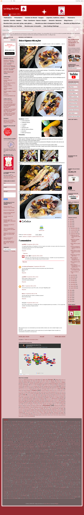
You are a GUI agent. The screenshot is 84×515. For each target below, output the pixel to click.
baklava (6, 425)
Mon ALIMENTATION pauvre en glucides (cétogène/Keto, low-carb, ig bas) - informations (9, 106)
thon (68, 494)
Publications (8, 17)
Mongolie (25, 400)
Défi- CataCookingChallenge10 (74, 442)
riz (75, 484)
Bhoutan (31, 383)
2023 (71, 224)
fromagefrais (6, 455)
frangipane (67, 454)
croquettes (39, 438)
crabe (37, 437)
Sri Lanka (57, 409)
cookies (50, 436)
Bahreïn (47, 382)
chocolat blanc (58, 433)
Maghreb (53, 397)
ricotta (71, 484)
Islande (62, 393)
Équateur (26, 415)
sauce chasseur (6, 490)
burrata (39, 429)
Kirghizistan (55, 394)
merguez (77, 468)
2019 (71, 294)
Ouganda (62, 401)
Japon (34, 394)
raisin (67, 483)
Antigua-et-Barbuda (27, 380)
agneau (32, 421)
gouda (64, 456)
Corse (33, 387)
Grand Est (22, 392)
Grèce (26, 392)
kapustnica (43, 462)
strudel (50, 492)
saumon (51, 490)
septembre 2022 (74, 233)
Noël (54, 472)
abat (4, 421)
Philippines (31, 403)
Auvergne (31, 382)
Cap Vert (30, 386)
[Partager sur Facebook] (39, 234)
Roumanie (46, 405)
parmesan (55, 476)
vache (47, 496)
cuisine (47, 438)
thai (55, 494)
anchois (77, 421)
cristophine (30, 438)
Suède (25, 411)
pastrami (78, 476)
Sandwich (56, 487)
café (66, 429)
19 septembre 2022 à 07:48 (31, 293)
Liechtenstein (56, 396)
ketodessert (74, 462)
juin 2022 (73, 278)
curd (11, 440)
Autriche (25, 382)
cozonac (32, 437)
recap (10, 484)
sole (43, 236)
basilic (34, 425)
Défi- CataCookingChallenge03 (54, 441)
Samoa (46, 408)
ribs (67, 484)
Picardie (36, 403)
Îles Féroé (31, 460)
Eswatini (16, 452)
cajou (74, 429)
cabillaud (54, 429)
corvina (5, 437)
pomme (28, 482)
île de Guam (25, 416)
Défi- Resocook (66, 446)
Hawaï (24, 393)
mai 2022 (73, 280)
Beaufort (38, 425)
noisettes (58, 472)
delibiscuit (34, 449)
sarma (22, 488)
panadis (58, 475)
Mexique (42, 398)
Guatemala (32, 392)
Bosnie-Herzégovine (54, 383)
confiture (24, 436)
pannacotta (6, 476)
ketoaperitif (66, 462)
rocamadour (15, 486)
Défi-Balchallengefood (22, 448)
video (22, 498)
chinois (44, 433)
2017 (71, 297)
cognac (63, 434)
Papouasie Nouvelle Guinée (49, 402)
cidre (39, 434)
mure (69, 471)
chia (32, 433)
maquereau (77, 467)
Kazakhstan (45, 394)
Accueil (42, 336)
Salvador (41, 408)
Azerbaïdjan (37, 382)
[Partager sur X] (38, 234)
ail (36, 421)
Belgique (63, 382)
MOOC (78, 470)
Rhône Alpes (39, 405)
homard (39, 459)
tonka (38, 495)
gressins (22, 458)
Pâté (16, 478)
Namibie (42, 400)
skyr (39, 491)
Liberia (47, 396)
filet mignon (66, 452)
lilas (36, 466)
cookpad (55, 436)
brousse (10, 429)
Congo (30, 387)
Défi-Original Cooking (61, 448)
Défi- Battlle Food (72, 440)
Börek (78, 426)
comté (5, 436)
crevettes (19, 438)
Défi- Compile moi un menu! (43, 444)
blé (46, 426)
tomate (19, 495)
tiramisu (5, 495)
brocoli (5, 429)
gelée (10, 456)
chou (69, 433)
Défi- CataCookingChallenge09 (61, 442)
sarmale (27, 488)
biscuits (31, 426)
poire (24, 480)
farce (34, 452)
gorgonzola (59, 456)
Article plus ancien (60, 336)
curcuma (6, 440)
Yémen (52, 413)
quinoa (50, 483)
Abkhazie (20, 379)
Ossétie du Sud (56, 401)
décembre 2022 (74, 228)
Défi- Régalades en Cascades (56, 446)
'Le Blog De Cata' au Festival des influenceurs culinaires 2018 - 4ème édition (10, 110)
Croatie (48, 387)
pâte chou (31, 478)
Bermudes (26, 383)
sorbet (73, 491)
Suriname (20, 411)
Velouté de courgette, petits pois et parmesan (75, 240)
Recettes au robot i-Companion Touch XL (48, 23)
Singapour (33, 409)
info (56, 460)
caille (70, 429)
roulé (44, 486)
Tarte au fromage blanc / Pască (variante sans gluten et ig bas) (9, 229)
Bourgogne (21, 384)
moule (22, 471)
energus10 (37, 451)
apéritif (31, 422)
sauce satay (27, 490)
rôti (35, 486)
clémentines (48, 434)
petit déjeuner (36, 479)
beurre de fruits (6, 426)
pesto (31, 479)
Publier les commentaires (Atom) (31, 339)
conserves (40, 436)
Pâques (40, 476)
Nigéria (60, 400)
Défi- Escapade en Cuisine (31, 445)
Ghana (59, 390)
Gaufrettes (77, 455)
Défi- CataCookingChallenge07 (34, 442)
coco (58, 434)
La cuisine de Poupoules (27, 266)
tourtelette (60, 495)
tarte (35, 494)
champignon (56, 432)
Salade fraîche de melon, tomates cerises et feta (9, 72)
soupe (5, 492)
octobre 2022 (74, 231)
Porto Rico (57, 482)
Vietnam (48, 413)
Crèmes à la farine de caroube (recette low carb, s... (75, 247)
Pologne (50, 403)
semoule (77, 490)
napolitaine (12, 472)
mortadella (14, 471)
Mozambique (37, 400)
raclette (54, 483)
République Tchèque (29, 407)
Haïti (28, 393)
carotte (6, 432)
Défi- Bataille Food (61, 440)
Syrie (36, 411)
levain (13, 466)
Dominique (70, 449)
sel (73, 490)
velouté (5, 498)
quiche (45, 483)
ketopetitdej (18, 463)
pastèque (74, 476)
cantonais (65, 430)
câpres (74, 430)
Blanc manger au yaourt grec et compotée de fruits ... (75, 258)
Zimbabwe (62, 413)
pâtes (63, 478)
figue (57, 452)
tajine (22, 494)
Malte (28, 398)
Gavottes (5, 456)
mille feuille (43, 470)
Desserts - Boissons (55, 20)
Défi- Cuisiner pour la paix (61, 444)
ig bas (65, 459)
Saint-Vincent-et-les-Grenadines (26, 408)
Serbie (61, 408)
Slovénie (43, 409)
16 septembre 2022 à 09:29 (39, 266)
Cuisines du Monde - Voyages (34, 17)
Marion (23, 293)
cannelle (54, 430)
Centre (40, 386)
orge (79, 474)
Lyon (36, 397)
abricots (13, 421)
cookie (46, 436)
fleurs (79, 452)
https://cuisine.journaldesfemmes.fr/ (45, 90)
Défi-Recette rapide (7, 449)
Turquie (61, 412)
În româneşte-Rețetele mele (9, 95)
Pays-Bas (25, 403)
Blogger (56, 503)
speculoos (19, 492)
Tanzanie (58, 411)
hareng (14, 459)
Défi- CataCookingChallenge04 (69, 441)
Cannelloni (60, 430)
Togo (33, 412)
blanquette (42, 426)
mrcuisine (60, 471)
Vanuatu (34, 413)
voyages (43, 498)
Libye (51, 396)
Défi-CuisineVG (53, 448)
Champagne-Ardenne (47, 386)
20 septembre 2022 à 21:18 (32, 302)
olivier (58, 474)
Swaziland (31, 411)
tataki (49, 494)
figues (61, 452)
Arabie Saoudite (46, 380)
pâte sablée (51, 478)
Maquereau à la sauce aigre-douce (75, 255)
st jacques (39, 492)
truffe (79, 495)
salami (43, 487)
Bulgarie (40, 384)
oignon (44, 474)
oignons (49, 474)
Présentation (18, 17)
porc (48, 482)
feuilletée (46, 452)
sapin (14, 488)
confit (19, 436)
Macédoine (41, 397)
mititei (54, 470)
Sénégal (39, 411)
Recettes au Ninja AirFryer (72, 23)
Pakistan (26, 402)
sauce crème (21, 490)
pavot (67, 478)
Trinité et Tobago (43, 412)
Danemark (63, 387)
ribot (64, 484)
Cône (16, 436)
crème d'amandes (75, 437)
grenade (17, 458)
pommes (33, 482)
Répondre (24, 250)
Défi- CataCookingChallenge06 (21, 442)
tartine (44, 494)
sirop (36, 491)
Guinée (37, 392)
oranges (75, 474)
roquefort (28, 486)
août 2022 (73, 275)
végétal (75, 496)
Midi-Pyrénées (55, 398)
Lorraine (25, 397)
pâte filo (44, 478)
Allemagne (50, 379)
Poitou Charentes (43, 403)
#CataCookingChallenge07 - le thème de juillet (9, 213)
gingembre (37, 456)
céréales (31, 432)
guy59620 (24, 244)
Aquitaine (39, 380)
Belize (22, 383)
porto (52, 482)
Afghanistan (26, 379)
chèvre (27, 433)
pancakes (72, 475)
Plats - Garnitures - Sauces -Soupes (35, 20)
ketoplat (24, 463)
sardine (17, 488)
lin (56, 466)
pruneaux (18, 483)
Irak (51, 393)
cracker (40, 437)
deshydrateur (40, 449)
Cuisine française (53, 438)
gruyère (36, 458)
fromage (75, 454)
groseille (31, 458)
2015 (71, 301)
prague (5, 483)
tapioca (30, 494)
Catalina (27, 255)
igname (75, 459)
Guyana (58, 392)
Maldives (20, 398)
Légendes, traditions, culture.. (55, 17)
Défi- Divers (21, 445)
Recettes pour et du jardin (33, 26)
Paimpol (28, 475)
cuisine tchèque (69, 438)
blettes (50, 426)
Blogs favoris (68, 20)
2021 (71, 290)
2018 (71, 295)
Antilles (33, 380)
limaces (39, 466)
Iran (54, 393)
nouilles (24, 474)
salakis (39, 487)
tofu (13, 495)
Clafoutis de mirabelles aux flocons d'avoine (9, 66)
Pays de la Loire (73, 478)
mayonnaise (59, 468)
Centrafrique (35, 386)
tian (72, 494)
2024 (71, 223)
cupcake (78, 438)
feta (41, 452)
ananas (73, 421)
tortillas (42, 495)
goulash (68, 456)
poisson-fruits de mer (37, 236)
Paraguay (57, 402)
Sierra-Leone (26, 409)
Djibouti (61, 449)
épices (58, 451)
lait (14, 464)
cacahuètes (60, 429)
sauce (37, 488)
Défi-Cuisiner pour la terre (43, 448)
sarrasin (32, 488)
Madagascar (47, 397)
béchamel (43, 425)
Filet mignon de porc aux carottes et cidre (75, 269)
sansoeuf (77, 487)
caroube (11, 432)
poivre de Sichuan (7, 482)
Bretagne (26, 384)
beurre (77, 425)
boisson (59, 426)
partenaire (62, 476)
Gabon (51, 390)
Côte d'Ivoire (57, 387)
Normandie (29, 401)
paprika (36, 476)
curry (15, 440)
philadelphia (49, 479)
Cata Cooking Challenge (51, 26)
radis (59, 483)
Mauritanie (37, 398)
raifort (63, 483)
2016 (71, 299)
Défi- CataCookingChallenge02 (38, 441)
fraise (32, 454)
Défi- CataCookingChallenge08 (48, 442)
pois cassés (38, 480)
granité (5, 458)
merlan (10, 470)
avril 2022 (73, 282)
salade (33, 487)
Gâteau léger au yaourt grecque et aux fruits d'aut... (75, 251)
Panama (41, 402)
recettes (14, 484)
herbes (35, 459)
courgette (29, 236)
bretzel (63, 428)
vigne (31, 498)
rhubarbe (55, 484)
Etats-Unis (60, 389)
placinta (5, 480)
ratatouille (72, 483)
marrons (26, 468)
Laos (30, 396)
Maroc (31, 398)
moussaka (31, 471)
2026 (71, 219)
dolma (65, 449)
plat (9, 480)
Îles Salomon (42, 460)
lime (43, 466)
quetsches (37, 483)
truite (6, 496)
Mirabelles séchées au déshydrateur (8, 61)
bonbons (69, 426)
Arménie (58, 380)
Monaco (20, 400)
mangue (71, 467)
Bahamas (43, 382)
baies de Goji (72, 424)
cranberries (45, 437)
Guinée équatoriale (51, 392)
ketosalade (31, 463)
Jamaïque (29, 394)
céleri (16, 432)
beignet (48, 425)
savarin (61, 490)
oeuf (36, 474)
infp (58, 460)
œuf (40, 474)
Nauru (47, 400)
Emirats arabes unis (37, 388)
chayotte (10, 433)
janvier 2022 (73, 288)
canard (34, 430)
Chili (53, 386)
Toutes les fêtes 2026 (8, 100)
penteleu (12, 479)
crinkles (24, 438)
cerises (35, 432)
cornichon (73, 436)
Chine (57, 386)
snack (53, 491)
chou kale (74, 433)
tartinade (39, 494)
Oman (51, 401)
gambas (42, 455)
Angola (20, 380)
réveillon (44, 484)
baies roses (78, 424)
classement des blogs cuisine (10, 176)
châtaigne (5, 433)
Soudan (52, 409)
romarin (23, 486)
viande (16, 498)
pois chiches (44, 480)
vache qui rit (53, 496)
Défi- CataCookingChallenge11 (11, 444)
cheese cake (21, 433)
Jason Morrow (47, 503)
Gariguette (51, 455)
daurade (29, 440)
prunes (23, 483)
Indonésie (47, 393)
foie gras (10, 454)
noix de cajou (69, 472)
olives (54, 474)
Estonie (50, 388)
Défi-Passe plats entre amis (73, 448)
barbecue (29, 425)
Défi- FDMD (40, 445)
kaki (39, 462)
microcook (22, 470)
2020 (71, 292)
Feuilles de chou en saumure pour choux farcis (75, 236)
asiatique (76, 422)
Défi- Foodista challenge (50, 445)
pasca (69, 476)
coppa (60, 436)
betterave (25, 236)
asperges (5, 424)
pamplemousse (52, 475)
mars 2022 (73, 284)
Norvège (34, 401)
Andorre (62, 379)
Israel (20, 394)
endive (31, 451)
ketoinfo (12, 463)
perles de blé (17, 479)
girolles (41, 456)
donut (75, 449)
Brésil (36, 384)
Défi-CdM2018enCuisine (32, 448)
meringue (5, 470)
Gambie (55, 390)
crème (55, 437)
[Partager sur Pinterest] (41, 234)
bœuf (54, 426)
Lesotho (34, 396)
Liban (43, 396)
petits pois (43, 479)
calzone (9, 430)
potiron (71, 482)
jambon (12, 462)
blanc (37, 426)
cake (77, 429)
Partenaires (71, 17)
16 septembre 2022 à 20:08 (36, 255)
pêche (8, 479)
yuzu (63, 498)
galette (37, 455)
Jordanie (39, 394)
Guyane (62, 392)
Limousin (62, 396)
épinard (63, 451)
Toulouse (47, 495)
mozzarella (54, 471)
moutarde (42, 471)
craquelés (50, 437)
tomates (24, 495)
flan (75, 452)
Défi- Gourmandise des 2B (63, 445)
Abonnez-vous (9, 53)
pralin (9, 483)
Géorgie (20, 393)
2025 (71, 221)
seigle (70, 490)
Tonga (37, 412)
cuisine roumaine (61, 438)
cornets (69, 436)
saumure (57, 490)
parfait (50, 476)
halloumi (9, 459)
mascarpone (42, 468)
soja (56, 491)
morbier (5, 471)
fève (51, 452)
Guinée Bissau (43, 392)
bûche (23, 429)
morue (19, 471)
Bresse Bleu (53, 428)
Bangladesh (53, 382)
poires (33, 480)
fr (20, 454)
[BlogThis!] (37, 234)
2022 (71, 226)
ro (78, 484)
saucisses (40, 490)
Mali (24, 398)
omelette (66, 474)
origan (6, 475)
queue (41, 483)
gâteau (64, 455)
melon (64, 468)
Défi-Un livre (28, 449)
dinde (53, 449)
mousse (36, 471)
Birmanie (36, 383)
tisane (10, 495)
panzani (11, 476)
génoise (13, 456)
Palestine (36, 402)
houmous (54, 459)
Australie (20, 382)
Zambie (57, 413)
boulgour (29, 428)
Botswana (62, 383)
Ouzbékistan (21, 402)
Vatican (38, 413)
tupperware (15, 496)
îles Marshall (31, 416)
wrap (51, 498)
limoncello (48, 466)
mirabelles (49, 470)
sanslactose (71, 487)
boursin (40, 428)
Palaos (31, 402)
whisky (48, 498)
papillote (20, 476)
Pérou (26, 405)
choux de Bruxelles (23, 434)
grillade (27, 458)
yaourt (55, 498)
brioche (71, 428)
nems (29, 472)
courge (20, 437)
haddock (78, 458)
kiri (54, 463)
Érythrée (31, 415)
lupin (78, 466)
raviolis (77, 483)
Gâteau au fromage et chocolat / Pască (8, 238)
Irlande (58, 393)
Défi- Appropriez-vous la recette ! (48, 440)
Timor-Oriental (28, 412)
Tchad (63, 411)
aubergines (15, 424)
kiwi (69, 463)
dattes (25, 440)
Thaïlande (21, 412)
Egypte (31, 388)
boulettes (24, 428)
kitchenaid (63, 463)
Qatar (30, 405)
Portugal (62, 403)
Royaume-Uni (57, 405)
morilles (9, 471)
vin (34, 498)
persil (27, 479)
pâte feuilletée (38, 478)
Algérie (44, 379)
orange (71, 474)
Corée (37, 387)
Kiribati (60, 394)
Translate (13, 251)
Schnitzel (66, 490)
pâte (12, 478)
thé (64, 494)
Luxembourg (31, 397)
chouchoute (10, 434)
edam (78, 449)
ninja (50, 472)
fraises (36, 454)
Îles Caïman (26, 460)
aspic (10, 424)
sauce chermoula (14, 490)
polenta (18, 482)
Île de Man (15, 460)
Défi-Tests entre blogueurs (18, 449)
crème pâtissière (7, 438)
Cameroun (21, 386)
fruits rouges (26, 455)
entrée (43, 451)
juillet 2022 (73, 277)
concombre (10, 436)
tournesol (52, 495)
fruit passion (13, 455)
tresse (65, 495)
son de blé (69, 491)
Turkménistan (55, 412)
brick (67, 428)
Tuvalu (20, 413)
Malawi (62, 397)
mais (38, 467)
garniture (57, 455)
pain (32, 475)
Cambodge (62, 384)
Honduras (32, 393)
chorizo (64, 433)
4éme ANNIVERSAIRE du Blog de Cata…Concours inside (9, 242)
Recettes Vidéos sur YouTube (13, 26)
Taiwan (53, 411)
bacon (58, 424)
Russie (63, 405)
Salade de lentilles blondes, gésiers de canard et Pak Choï (9, 234)
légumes (64, 465)
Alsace (57, 379)
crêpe (14, 438)
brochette (77, 428)
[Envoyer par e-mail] (36, 234)
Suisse (62, 409)
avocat (36, 424)
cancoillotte (41, 430)
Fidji (24, 390)
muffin (64, 471)
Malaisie (58, 397)
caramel (78, 430)
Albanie (39, 379)
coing (68, 434)
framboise (46, 454)
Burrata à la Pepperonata (9, 210)
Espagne (45, 388)
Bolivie (47, 383)
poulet (76, 482)
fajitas (31, 452)
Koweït (64, 394)
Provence (21, 405)
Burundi (52, 384)
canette (50, 430)
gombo (54, 456)
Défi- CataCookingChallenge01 (23, 441)
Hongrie (37, 393)
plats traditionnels (16, 480)
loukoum (69, 466)
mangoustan (66, 467)
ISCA (23, 285)
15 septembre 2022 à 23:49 (32, 244)
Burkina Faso (47, 384)
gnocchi (50, 456)
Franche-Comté (44, 390)
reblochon (5, 484)
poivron (13, 482)
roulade (40, 486)
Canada (25, 386)
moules (26, 471)
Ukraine (24, 413)
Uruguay (29, 413)
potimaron (67, 482)
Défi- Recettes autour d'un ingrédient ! (25, 446)
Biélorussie (42, 383)
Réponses (25, 253)
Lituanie (20, 397)
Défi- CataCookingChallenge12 (27, 444)
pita (74, 479)
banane (10, 425)
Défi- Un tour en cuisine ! (10, 448)
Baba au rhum (53, 424)
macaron (17, 467)
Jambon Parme (20, 462)
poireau (28, 480)
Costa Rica (43, 387)
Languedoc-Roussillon (24, 396)
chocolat (50, 433)
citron (42, 434)
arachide (51, 422)
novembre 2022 (74, 230)
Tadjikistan (45, 411)
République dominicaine (38, 407)
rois (19, 486)
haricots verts (25, 459)
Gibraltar (63, 390)
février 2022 (73, 286)
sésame (14, 491)
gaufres (71, 455)
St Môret (45, 492)
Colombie (20, 387)
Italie (24, 394)
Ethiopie (20, 390)
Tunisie (49, 412)
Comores (25, 387)
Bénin (57, 384)
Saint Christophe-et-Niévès (55, 407)
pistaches (70, 479)
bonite (74, 426)
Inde (42, 393)
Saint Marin (63, 407)
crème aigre (61, 437)
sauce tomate (33, 490)
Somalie (48, 409)
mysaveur (78, 471)
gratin (8, 458)
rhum (60, 484)
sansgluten (63, 487)
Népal (47, 401)
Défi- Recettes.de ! (42, 446)
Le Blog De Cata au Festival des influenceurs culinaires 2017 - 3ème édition (9, 114)
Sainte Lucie (36, 408)
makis (42, 467)
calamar (5, 430)
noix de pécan (76, 472)
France (34, 390)
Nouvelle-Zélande (41, 401)
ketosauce (38, 463)
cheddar (14, 433)
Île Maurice (37, 415)
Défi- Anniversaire (36, 440)
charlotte (77, 432)
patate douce (7, 478)
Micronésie (48, 398)
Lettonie (38, 396)
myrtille (73, 471)
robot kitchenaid (7, 486)
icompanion (59, 459)
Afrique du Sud (33, 379)
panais (63, 475)
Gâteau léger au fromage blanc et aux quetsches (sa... (75, 265)
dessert (47, 449)
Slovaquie (38, 409)
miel (38, 470)
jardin (30, 462)
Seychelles (21, 409)
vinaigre (38, 498)
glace (45, 456)
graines (72, 456)
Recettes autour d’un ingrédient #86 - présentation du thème (10, 221)
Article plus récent (24, 336)
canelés (45, 430)
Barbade (58, 382)
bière (22, 426)
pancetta (77, 475)
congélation (30, 436)
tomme (30, 495)
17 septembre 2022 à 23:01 (30, 285)
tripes (76, 495)
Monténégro (30, 400)
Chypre (62, 386)
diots (57, 449)
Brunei (32, 384)
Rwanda (22, 407)
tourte (56, 495)
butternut (49, 429)
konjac (73, 463)
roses (32, 486)
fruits (19, 455)
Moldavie (61, 398)
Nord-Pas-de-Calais (7, 474)
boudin (19, 428)
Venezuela (43, 413)
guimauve (47, 458)
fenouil (38, 452)
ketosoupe (43, 463)
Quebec (33, 405)
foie (5, 454)
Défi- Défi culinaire (13, 445)
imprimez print (41, 230)
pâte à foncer (21, 478)
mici (18, 470)
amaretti (68, 421)
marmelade (11, 468)
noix (63, 472)
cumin (75, 438)
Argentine (53, 380)
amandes (62, 421)
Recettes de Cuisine (9, 177)
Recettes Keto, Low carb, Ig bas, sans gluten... (18, 23)
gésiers (23, 456)
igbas (69, 459)
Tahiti (50, 411)
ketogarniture (6, 463)
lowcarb (74, 466)
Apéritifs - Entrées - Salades (12, 20)
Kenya (50, 394)
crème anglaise (68, 437)
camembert (20, 430)
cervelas (41, 432)
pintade (65, 479)
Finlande (28, 390)
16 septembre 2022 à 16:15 (32, 276)
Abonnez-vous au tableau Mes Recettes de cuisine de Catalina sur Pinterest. (9, 121)
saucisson (47, 490)
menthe (68, 468)
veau (71, 496)
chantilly (62, 432)
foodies (15, 454)
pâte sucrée (58, 478)
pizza (77, 479)
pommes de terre (41, 482)
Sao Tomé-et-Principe (54, 408)
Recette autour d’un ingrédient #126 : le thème (9, 207)
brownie (14, 429)
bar (20, 425)
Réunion (46, 407)
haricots (18, 459)
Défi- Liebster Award (73, 445)
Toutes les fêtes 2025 (8, 102)
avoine (41, 424)
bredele (44, 428)
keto (59, 462)
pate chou (26, 478)
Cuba (52, 387)
